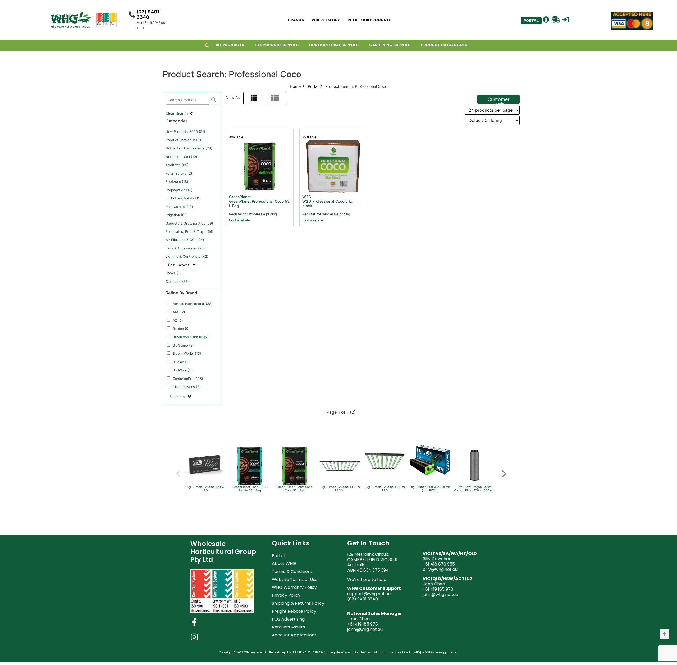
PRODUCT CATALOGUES (444, 45)
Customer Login (499, 100)
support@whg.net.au (369, 594)
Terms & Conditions (292, 571)
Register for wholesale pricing (253, 214)
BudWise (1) (182, 370)
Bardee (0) (181, 329)
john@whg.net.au (365, 629)
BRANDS (296, 19)
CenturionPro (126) (188, 379)
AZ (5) (178, 320)
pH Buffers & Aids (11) (183, 198)
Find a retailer (240, 220)
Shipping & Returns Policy (298, 603)
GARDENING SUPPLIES (389, 45)
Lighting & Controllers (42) (187, 256)
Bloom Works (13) (187, 354)
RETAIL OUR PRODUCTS (369, 19)
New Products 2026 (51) (185, 132)
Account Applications (294, 635)
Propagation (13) (179, 190)
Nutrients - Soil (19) (181, 157)
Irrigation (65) (177, 215)
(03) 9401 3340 (147, 14)
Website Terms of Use (295, 579)
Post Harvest (179, 265)
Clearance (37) (177, 282)
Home (295, 86)
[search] (213, 99)
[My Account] (546, 20)
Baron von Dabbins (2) (191, 337)
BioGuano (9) (183, 345)
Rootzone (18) (177, 182)
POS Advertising (288, 619)
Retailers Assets (288, 627)
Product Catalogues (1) (184, 140)
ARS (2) (179, 312)
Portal (313, 86)
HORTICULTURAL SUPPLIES (334, 45)
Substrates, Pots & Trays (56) (189, 232)
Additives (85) (177, 165)
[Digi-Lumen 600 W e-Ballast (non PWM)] (430, 475)
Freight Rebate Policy (294, 611)
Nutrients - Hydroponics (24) (189, 148)
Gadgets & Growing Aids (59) (189, 223)
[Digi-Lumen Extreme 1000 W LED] (385, 477)
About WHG (284, 564)
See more (178, 397)
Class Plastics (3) (187, 387)
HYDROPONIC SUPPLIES (277, 45)
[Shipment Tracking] (556, 20)
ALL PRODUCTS (230, 45)
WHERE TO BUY (326, 19)
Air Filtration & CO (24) (185, 240)
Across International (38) (193, 304)
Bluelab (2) (181, 362)
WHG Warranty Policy (294, 587)
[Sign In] (565, 20)
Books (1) (173, 273)
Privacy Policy (286, 595)
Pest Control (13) (179, 207)
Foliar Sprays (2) (179, 173)
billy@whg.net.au (440, 569)
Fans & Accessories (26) (185, 248)
